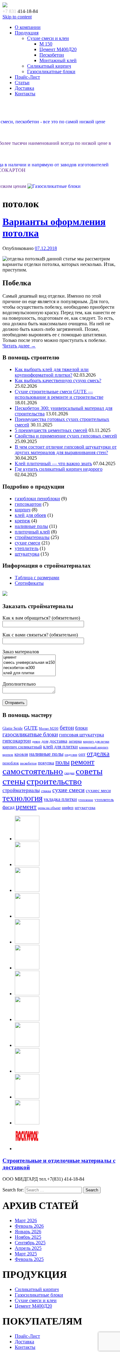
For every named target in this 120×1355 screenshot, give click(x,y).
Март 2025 (26, 1253)
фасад (8, 807)
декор (36, 741)
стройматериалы (32, 537)
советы (89, 771)
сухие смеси (27, 542)
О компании (28, 27)
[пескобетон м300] (29, 668)
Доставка (24, 88)
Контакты (25, 93)
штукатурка (27, 554)
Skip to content (17, 16)
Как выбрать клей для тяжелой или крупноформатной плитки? (52, 372)
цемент (26, 806)
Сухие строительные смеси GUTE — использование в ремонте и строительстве (59, 394)
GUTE (31, 728)
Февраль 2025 (29, 1259)
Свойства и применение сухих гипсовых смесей (66, 435)
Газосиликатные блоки (51, 71)
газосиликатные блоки (30, 734)
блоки (81, 728)
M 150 (45, 43)
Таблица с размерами (37, 577)
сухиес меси (98, 790)
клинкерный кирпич (93, 747)
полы (62, 762)
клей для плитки (60, 746)
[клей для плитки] (29, 673)
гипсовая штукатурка (81, 734)
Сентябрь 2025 (30, 1242)
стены (13, 781)
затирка (75, 741)
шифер (68, 808)
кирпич (22, 509)
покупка (46, 762)
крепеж (22, 520)
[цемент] (29, 657)
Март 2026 (26, 1220)
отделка (98, 753)
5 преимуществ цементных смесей (51, 430)
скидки (69, 773)
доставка (58, 741)
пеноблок (10, 763)
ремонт (82, 762)
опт (82, 754)
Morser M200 (48, 728)
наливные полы (31, 526)
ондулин (71, 754)
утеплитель (26, 548)
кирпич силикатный (22, 746)
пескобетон (28, 763)
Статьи (22, 82)
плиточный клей (32, 531)
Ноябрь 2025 (28, 1237)
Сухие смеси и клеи (48, 38)
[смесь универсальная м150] (29, 662)
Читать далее (19, 345)
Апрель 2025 (28, 1248)
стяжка (46, 791)
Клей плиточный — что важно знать (53, 463)
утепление (85, 800)
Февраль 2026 (29, 1226)
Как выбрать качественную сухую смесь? (58, 380)
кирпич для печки (96, 741)
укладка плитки (60, 799)
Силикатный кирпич (49, 66)
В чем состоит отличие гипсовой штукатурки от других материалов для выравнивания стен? (66, 449)
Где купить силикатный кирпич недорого (58, 469)
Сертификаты (29, 583)
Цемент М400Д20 (58, 49)
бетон (67, 727)
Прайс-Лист (27, 77)
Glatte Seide (12, 728)
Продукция (26, 32)
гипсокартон (28, 504)
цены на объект (49, 808)
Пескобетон (51, 54)
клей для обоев (30, 515)
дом (45, 741)
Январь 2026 (28, 1231)
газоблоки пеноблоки (37, 498)
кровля (21, 754)
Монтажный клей (58, 60)
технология (22, 798)
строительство (54, 781)
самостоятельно (32, 771)
